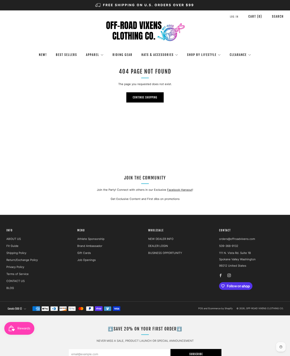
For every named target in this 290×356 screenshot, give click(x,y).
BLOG (10, 288)
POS (200, 308)
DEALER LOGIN (158, 246)
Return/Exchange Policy (22, 260)
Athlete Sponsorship (90, 239)
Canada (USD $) (15, 308)
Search (278, 16)
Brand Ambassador (89, 246)
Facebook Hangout (179, 189)
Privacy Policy (15, 267)
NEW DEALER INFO (160, 239)
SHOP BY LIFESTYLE (202, 55)
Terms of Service (17, 274)
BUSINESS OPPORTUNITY (165, 253)
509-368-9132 (228, 246)
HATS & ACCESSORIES (157, 55)
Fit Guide (12, 246)
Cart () (255, 16)
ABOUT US (13, 239)
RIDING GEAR (122, 55)
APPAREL (92, 55)
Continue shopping (145, 97)
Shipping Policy (16, 253)
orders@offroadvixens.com (237, 239)
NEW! (43, 55)
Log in (234, 16)
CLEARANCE (238, 55)
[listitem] (145, 5)
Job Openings (86, 260)
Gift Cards (84, 253)
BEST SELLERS (66, 55)
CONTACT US (15, 281)
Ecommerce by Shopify (220, 308)
